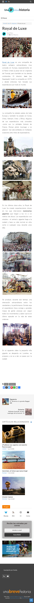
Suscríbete (17, 535)
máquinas (14, 23)
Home (4, 23)
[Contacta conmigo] (7, 576)
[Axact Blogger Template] (17, 10)
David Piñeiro (25, 598)
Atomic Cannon (7, 497)
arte (9, 23)
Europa (4, 473)
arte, (12, 35)
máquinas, (15, 35)
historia (4, 499)
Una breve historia (14, 598)
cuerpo (4, 449)
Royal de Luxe (14, 28)
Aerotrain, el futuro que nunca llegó (14, 471)
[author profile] (4, 35)
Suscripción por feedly (10, 570)
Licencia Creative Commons (16, 596)
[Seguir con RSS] (4, 576)
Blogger (6, 507)
